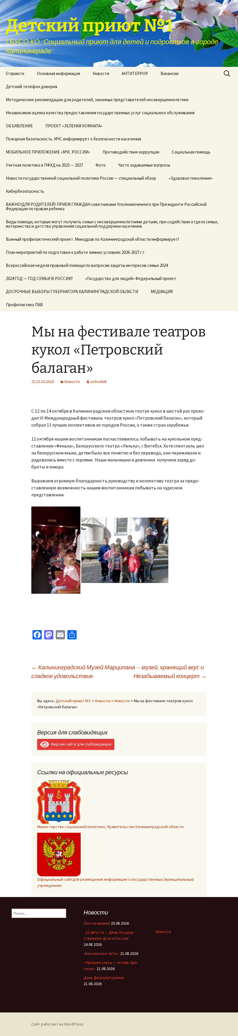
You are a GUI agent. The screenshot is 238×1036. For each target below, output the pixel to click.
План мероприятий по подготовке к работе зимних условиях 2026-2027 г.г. (75, 252)
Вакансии (169, 73)
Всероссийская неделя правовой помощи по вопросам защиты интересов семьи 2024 (87, 265)
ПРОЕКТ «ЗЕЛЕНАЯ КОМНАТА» (73, 126)
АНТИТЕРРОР (135, 73)
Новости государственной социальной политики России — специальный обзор (81, 178)
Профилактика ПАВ (24, 304)
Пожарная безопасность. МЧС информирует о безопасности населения (73, 139)
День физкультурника (104, 977)
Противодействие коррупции (130, 152)
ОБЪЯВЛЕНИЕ (19, 126)
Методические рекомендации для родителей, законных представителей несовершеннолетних (97, 99)
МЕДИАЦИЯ (162, 291)
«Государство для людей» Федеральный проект (130, 278)
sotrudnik (98, 381)
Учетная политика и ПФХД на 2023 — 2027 (44, 165)
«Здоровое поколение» (191, 178)
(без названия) (97, 923)
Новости (101, 73)
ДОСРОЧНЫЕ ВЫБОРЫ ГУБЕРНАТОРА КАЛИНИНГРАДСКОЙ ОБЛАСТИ (72, 291)
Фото (100, 165)
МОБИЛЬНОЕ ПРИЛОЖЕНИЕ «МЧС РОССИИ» (48, 152)
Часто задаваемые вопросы (144, 165)
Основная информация (58, 73)
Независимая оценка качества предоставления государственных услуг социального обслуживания (100, 112)
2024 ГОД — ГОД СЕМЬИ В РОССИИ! (39, 278)
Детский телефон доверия (31, 86)
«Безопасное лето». (101, 953)
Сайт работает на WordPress (57, 1024)
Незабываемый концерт (170, 676)
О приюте (15, 73)
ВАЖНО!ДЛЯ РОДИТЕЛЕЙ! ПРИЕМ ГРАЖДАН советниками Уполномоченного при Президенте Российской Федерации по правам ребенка (106, 206)
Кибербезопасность (25, 191)
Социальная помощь (191, 152)
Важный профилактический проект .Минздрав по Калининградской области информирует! (92, 239)
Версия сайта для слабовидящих (80, 744)
